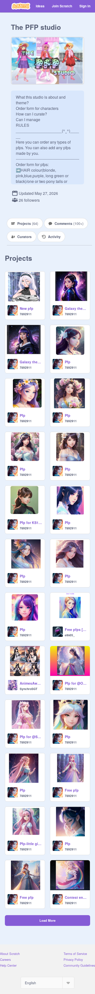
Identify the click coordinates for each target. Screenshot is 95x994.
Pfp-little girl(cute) (31, 843)
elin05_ (70, 635)
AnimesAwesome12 (31, 683)
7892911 (26, 314)
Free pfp (72, 790)
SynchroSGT (28, 689)
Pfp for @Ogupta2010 (76, 683)
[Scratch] (21, 6)
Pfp (67, 361)
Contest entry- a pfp (76, 897)
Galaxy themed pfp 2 (76, 308)
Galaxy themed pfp (31, 361)
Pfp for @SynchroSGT (31, 736)
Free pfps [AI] (76, 629)
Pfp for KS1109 (31, 522)
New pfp (26, 308)
